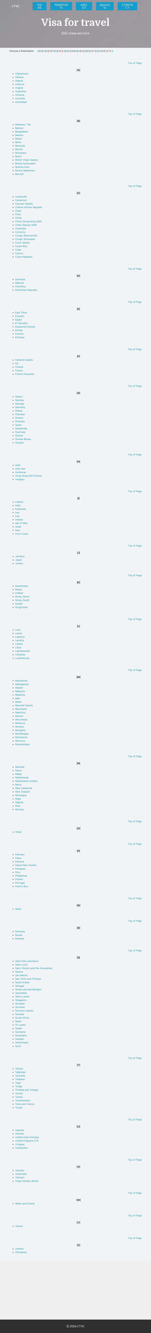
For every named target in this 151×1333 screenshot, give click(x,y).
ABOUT (84, 6)
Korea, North (22, 596)
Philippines (21, 875)
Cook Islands (22, 242)
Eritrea (19, 330)
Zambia (19, 1248)
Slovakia (20, 1003)
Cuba (18, 249)
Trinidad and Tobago (26, 1089)
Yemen (19, 1226)
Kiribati (19, 593)
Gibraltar (20, 414)
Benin (18, 142)
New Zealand (22, 791)
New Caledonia (23, 788)
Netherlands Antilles (26, 781)
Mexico (19, 716)
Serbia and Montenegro (28, 989)
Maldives (20, 694)
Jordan (19, 563)
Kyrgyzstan (21, 607)
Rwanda (19, 938)
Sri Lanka (20, 1024)
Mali (17, 698)
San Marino (21, 975)
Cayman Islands (24, 203)
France (19, 370)
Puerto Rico (21, 886)
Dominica (20, 286)
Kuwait (19, 603)
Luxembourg (22, 658)
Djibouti (19, 282)
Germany (20, 407)
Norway (19, 809)
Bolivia (19, 149)
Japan (18, 559)
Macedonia (21, 680)
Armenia (19, 94)
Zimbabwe (21, 1252)
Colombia (20, 228)
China (18, 217)
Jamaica (19, 556)
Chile (18, 214)
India (17, 505)
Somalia (19, 1014)
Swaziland (21, 1035)
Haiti (17, 465)
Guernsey (20, 431)
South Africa (22, 1017)
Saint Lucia (21, 964)
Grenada (20, 421)
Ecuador (19, 316)
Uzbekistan (21, 1147)
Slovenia (20, 1007)
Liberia (19, 643)
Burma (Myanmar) (25, 170)
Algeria (19, 80)
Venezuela (21, 1173)
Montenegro (22, 733)
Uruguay (20, 1144)
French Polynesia (24, 374)
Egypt (18, 319)
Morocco (20, 740)
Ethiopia (19, 337)
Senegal (19, 985)
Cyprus (19, 253)
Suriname (20, 1031)
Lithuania (20, 654)
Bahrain (19, 128)
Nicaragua (21, 795)
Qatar (18, 908)
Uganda (19, 1130)
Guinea (19, 435)
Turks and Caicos (25, 1104)
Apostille (105, 6)
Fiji (16, 363)
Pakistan (20, 854)
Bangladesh (21, 131)
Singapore (21, 1000)
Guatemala (21, 428)
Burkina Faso (22, 166)
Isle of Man (21, 523)
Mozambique (22, 744)
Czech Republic (24, 256)
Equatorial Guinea (25, 326)
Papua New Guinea (25, 865)
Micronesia (21, 719)
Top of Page (135, 62)
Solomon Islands (24, 1010)
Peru (17, 872)
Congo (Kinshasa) (25, 239)
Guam (18, 424)
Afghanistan (21, 73)
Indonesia (20, 508)
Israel (18, 526)
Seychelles (21, 992)
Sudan (18, 1028)
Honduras (20, 472)
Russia (18, 934)
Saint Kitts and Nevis (26, 961)
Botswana (20, 152)
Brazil (18, 156)
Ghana (18, 410)
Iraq (17, 516)
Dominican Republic (26, 289)
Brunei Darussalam (25, 163)
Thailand (20, 1079)
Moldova (20, 723)
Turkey (19, 1096)
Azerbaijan (21, 101)
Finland (19, 366)
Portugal (20, 882)
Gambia (19, 400)
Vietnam (19, 1177)
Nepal (18, 773)
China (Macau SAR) (26, 224)
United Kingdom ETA (26, 1140)
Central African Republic (28, 207)
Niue (17, 805)
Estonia (19, 333)
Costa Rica (21, 246)
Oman (18, 831)
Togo (18, 1082)
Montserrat (21, 737)
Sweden (19, 1038)
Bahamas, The (23, 124)
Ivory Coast (21, 533)
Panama (19, 861)
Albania (19, 77)
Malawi (19, 687)
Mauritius (20, 712)
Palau (18, 858)
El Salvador (21, 323)
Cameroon (21, 200)
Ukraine (19, 1133)
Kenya (18, 589)
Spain (18, 1021)
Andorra (19, 84)
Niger (18, 798)
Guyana (19, 442)
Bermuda (20, 145)
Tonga (18, 1086)
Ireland (19, 519)
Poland (19, 879)
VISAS (39, 6)
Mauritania (21, 708)
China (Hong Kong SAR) (28, 221)
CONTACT (127, 6)
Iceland (19, 501)
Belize (18, 138)
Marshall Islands (24, 705)
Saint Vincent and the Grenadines (33, 968)
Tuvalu (18, 1107)
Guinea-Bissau (23, 439)
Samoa (19, 971)
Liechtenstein (22, 650)
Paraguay (20, 868)
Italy (17, 530)
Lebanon (20, 636)
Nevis (18, 784)
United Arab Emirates (27, 1137)
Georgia (19, 403)
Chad (18, 210)
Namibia (19, 766)
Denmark (20, 279)
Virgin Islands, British (26, 1180)
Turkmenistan (22, 1100)
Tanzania (20, 1075)
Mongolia (20, 730)
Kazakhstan (21, 585)
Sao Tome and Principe (28, 978)
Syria (18, 1046)
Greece (19, 417)
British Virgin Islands (26, 159)
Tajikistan (20, 1072)
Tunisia (19, 1093)
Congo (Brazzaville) (26, 235)
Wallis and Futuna (25, 1203)
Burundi (19, 174)
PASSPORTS (61, 6)
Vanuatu (19, 1170)
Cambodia (21, 196)
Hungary (20, 479)
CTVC (15, 6)
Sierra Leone (22, 996)
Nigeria (19, 802)
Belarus (19, 135)
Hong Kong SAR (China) (28, 475)
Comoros (20, 231)
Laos (17, 629)
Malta (18, 701)
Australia (20, 98)
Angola (19, 87)
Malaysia (20, 691)
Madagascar (22, 684)
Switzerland (21, 1042)
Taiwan (19, 1068)
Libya (18, 647)
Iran (17, 512)
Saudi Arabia (22, 982)
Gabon (19, 396)
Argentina (20, 91)
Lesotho (19, 640)
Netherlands (22, 777)
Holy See (20, 468)
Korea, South (22, 600)
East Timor (21, 312)
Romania (20, 931)
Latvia (18, 633)
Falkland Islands (24, 359)
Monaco (19, 726)
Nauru (18, 770)
